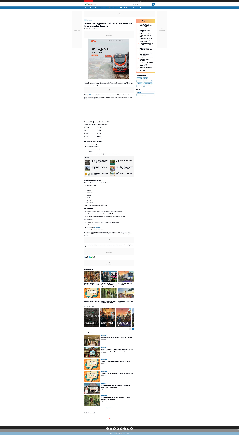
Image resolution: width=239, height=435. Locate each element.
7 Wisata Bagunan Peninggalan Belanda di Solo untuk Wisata (146, 25)
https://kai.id (97, 227)
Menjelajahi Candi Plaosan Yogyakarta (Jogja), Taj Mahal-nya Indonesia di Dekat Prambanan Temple (99, 167)
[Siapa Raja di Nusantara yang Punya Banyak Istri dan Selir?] (92, 276)
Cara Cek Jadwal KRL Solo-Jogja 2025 (125, 284)
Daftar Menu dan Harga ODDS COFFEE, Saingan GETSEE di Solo (146, 40)
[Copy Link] (94, 257)
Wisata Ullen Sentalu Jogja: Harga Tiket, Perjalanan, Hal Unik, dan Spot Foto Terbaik (99, 161)
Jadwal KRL (119, 7)
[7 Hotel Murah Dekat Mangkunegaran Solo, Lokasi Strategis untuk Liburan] (109, 293)
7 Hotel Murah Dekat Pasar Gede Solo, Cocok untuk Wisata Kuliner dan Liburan (115, 386)
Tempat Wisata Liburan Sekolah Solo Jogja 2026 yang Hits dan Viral (124, 173)
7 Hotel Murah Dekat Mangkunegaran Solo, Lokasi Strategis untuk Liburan (108, 301)
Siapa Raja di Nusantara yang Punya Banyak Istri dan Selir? (91, 284)
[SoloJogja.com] (91, 4)
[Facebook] (85, 257)
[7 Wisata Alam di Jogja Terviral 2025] (112, 162)
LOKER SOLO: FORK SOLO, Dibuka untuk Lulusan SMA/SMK (92, 300)
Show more (109, 409)
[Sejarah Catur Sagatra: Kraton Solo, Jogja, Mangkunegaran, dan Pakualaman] (87, 173)
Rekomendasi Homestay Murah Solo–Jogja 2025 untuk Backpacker (107, 324)
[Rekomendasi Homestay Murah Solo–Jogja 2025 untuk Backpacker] (107, 317)
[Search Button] (153, 4)
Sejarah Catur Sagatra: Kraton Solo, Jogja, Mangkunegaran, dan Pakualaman (99, 173)
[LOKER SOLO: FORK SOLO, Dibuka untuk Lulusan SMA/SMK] (92, 293)
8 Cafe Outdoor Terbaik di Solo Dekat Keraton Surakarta (146, 59)
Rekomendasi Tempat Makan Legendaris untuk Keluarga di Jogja (125, 301)
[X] (87, 257)
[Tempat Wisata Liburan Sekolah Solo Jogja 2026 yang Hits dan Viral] (112, 173)
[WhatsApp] (92, 257)
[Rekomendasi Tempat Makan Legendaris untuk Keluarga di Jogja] (126, 293)
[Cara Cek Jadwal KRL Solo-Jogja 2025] (126, 276)
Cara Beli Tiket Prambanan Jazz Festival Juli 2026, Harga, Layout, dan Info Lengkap (109, 285)
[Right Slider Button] (133, 329)
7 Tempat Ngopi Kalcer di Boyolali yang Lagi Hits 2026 (110, 1)
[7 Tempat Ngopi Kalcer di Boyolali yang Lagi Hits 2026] (92, 340)
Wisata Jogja (112, 7)
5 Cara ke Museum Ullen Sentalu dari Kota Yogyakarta (146, 54)
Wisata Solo (98, 7)
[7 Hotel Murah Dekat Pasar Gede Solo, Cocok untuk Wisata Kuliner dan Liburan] (92, 388)
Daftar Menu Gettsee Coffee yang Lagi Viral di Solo (146, 35)
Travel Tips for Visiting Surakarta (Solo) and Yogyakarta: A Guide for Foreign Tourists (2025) (124, 167)
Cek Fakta (126, 7)
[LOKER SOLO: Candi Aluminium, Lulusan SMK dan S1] (92, 364)
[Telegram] (90, 257)
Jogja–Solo (88, 95)
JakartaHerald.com (141, 95)
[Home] (85, 20)
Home (86, 7)
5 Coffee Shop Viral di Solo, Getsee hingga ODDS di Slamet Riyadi (147, 64)
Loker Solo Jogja (134, 7)
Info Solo (92, 7)
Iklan (141, 7)
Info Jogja (105, 7)
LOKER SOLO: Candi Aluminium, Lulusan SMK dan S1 (115, 361)
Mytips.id (139, 92)
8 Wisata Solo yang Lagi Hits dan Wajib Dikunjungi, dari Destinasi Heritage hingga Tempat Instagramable (147, 1)
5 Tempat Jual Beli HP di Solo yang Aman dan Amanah (146, 30)
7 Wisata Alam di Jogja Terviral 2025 (124, 161)
